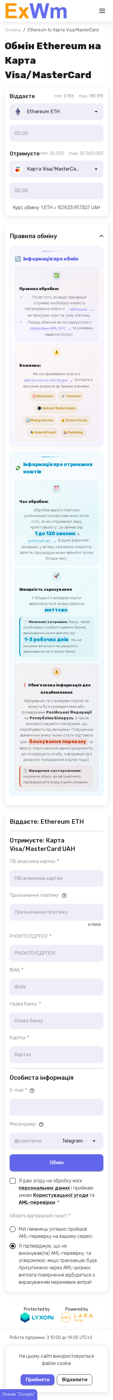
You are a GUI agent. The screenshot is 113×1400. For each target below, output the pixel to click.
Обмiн (57, 1162)
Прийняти (38, 1379)
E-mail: (18, 1090)
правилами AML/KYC (48, 328)
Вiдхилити (74, 1379)
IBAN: (17, 970)
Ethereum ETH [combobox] (43, 111)
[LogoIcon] (36, 10)
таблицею (78, 309)
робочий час (39, 541)
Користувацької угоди (60, 1195)
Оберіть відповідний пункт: (40, 1216)
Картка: (19, 1037)
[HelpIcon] (64, 895)
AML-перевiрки (37, 1202)
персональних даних (44, 1188)
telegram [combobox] (72, 1141)
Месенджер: (23, 1124)
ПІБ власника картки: (34, 861)
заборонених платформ (45, 380)
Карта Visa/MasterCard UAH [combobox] (58, 169)
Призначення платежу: (34, 895)
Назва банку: (25, 1004)
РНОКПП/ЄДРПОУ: (31, 936)
